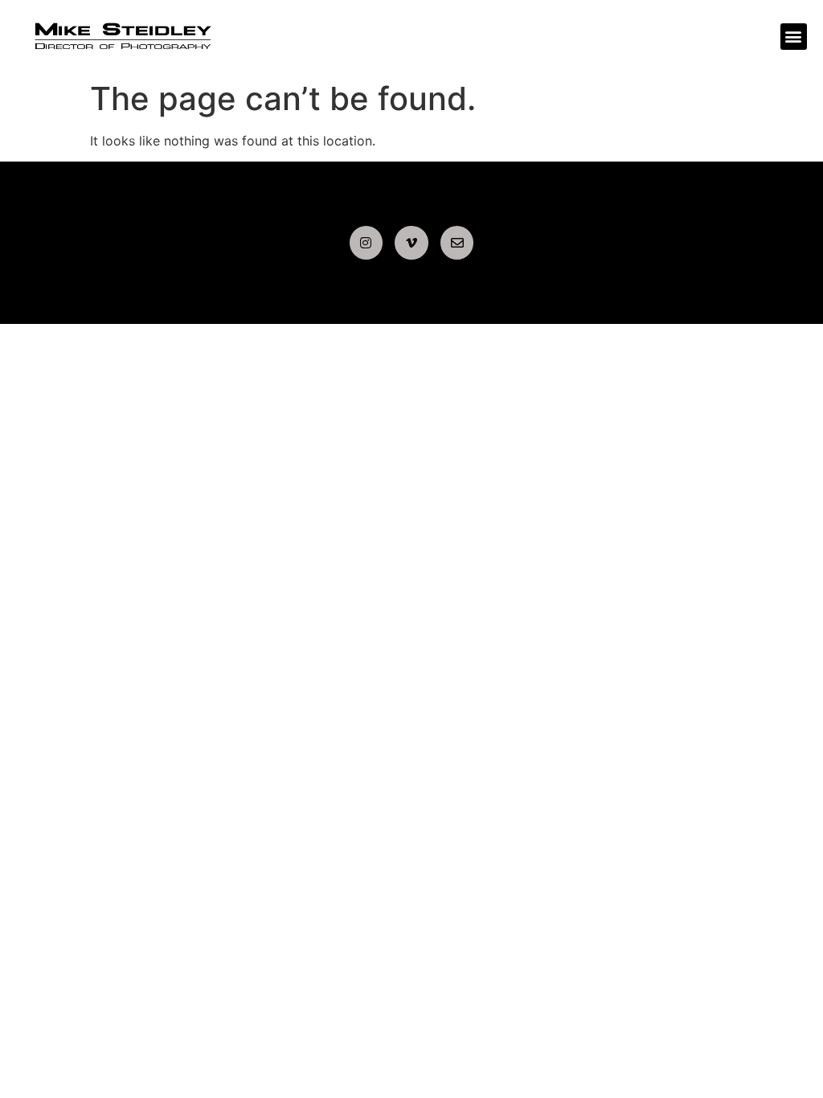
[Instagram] (366, 243)
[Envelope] (457, 243)
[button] (793, 36)
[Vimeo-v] (411, 243)
